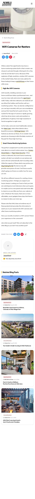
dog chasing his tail (7, 166)
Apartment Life (6, 42)
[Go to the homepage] (6, 4)
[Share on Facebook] (3, 57)
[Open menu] (32, 4)
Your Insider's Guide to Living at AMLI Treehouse (17, 346)
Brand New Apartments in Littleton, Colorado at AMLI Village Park (13, 308)
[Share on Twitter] (7, 57)
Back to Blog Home (9, 38)
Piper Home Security (18, 153)
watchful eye (20, 81)
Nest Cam (7, 128)
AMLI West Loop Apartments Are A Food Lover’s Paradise (11, 421)
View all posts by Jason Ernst (13, 258)
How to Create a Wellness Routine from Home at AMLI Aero (13, 383)
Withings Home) (20, 131)
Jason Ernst (6, 53)
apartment (27, 98)
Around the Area (7, 340)
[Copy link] (14, 57)
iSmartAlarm (5, 153)
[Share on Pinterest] (10, 57)
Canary (30, 150)
